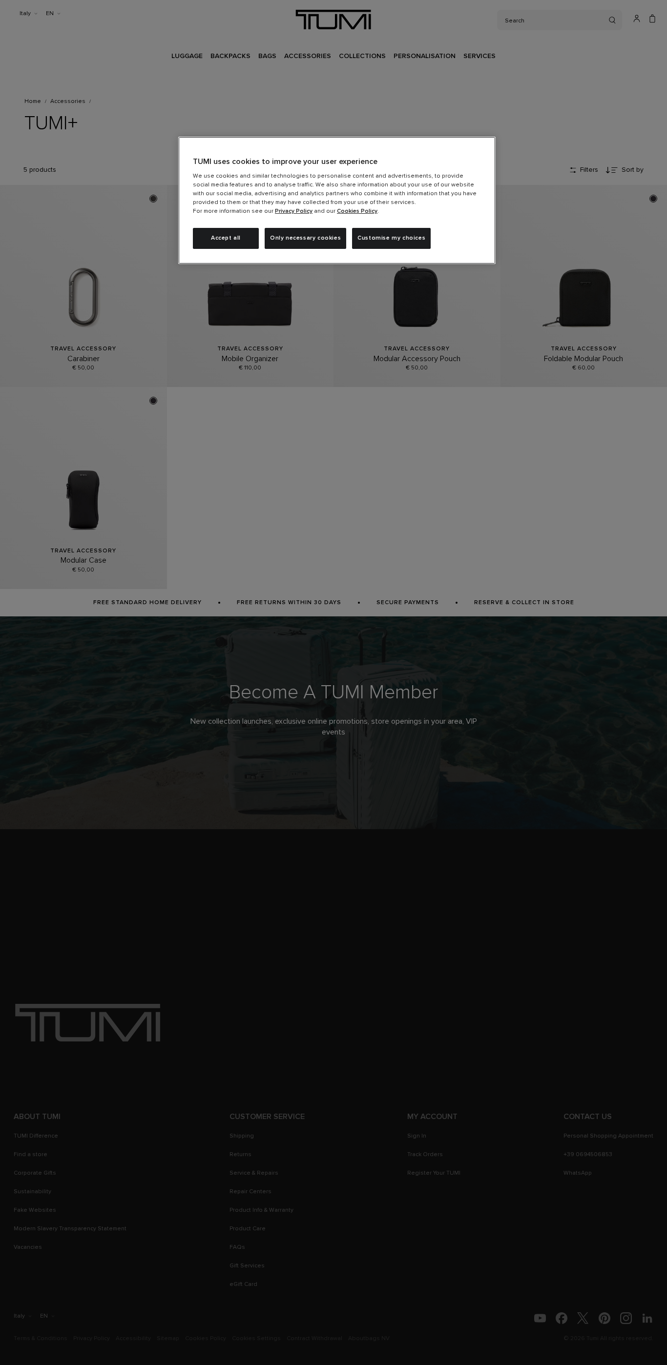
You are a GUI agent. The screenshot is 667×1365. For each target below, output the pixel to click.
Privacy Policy (294, 211)
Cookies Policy (357, 211)
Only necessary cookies (305, 238)
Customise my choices (391, 238)
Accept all (226, 238)
